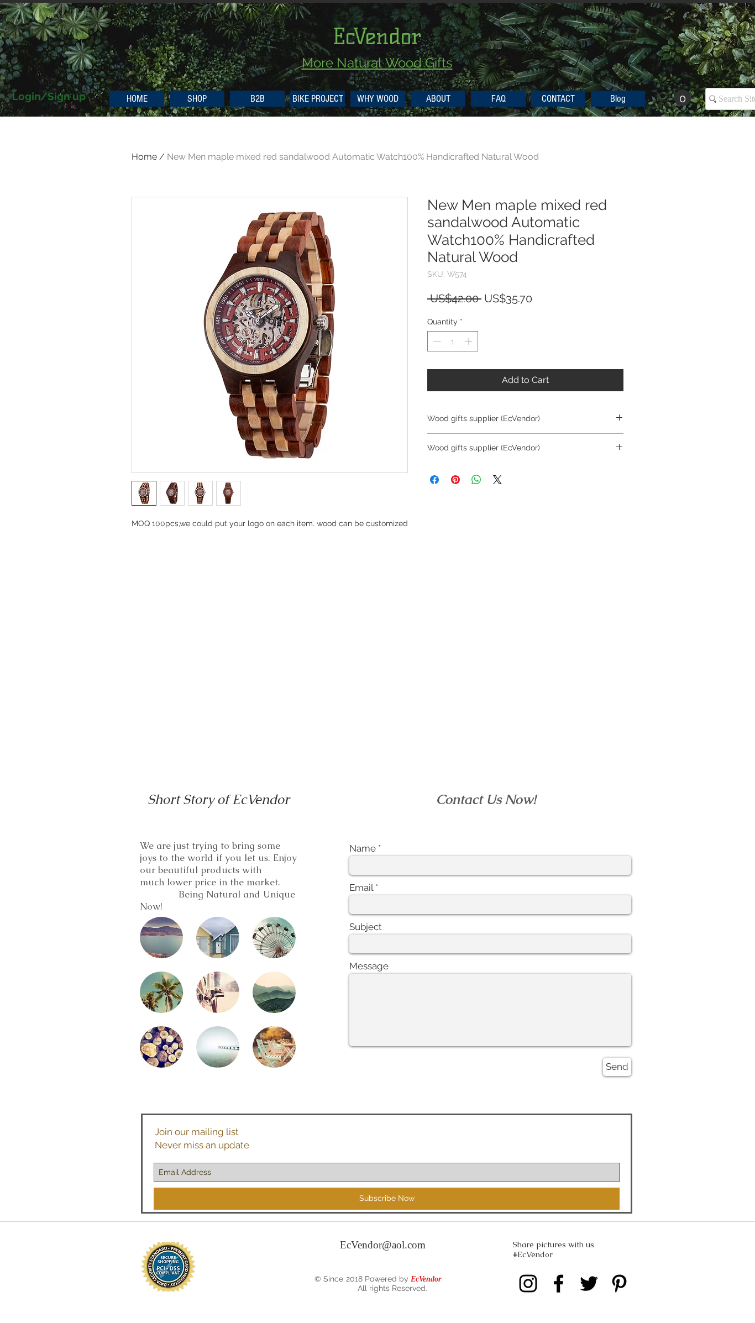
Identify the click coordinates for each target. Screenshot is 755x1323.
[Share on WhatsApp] (476, 479)
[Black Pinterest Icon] (619, 1283)
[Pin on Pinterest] (455, 479)
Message (369, 966)
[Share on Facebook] (434, 479)
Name (362, 848)
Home (144, 156)
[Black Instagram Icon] (528, 1283)
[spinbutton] (453, 341)
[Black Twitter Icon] (589, 1283)
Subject (365, 927)
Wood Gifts (419, 63)
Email (361, 888)
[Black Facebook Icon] (558, 1283)
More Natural (343, 63)
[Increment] (469, 341)
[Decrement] (436, 341)
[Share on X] (497, 479)
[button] (674, 98)
